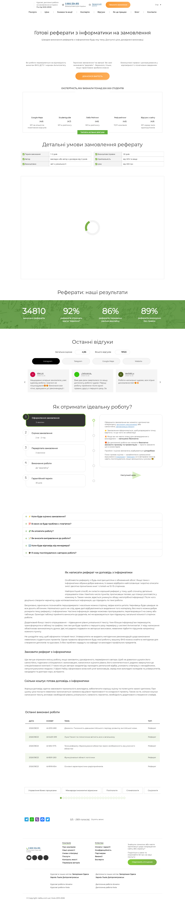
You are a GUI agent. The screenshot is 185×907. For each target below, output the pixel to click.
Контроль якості (69, 859)
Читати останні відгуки (92, 132)
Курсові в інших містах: (61, 874)
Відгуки (101, 12)
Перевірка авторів (71, 863)
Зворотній (97, 5)
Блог (137, 12)
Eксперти (99, 859)
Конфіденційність (103, 850)
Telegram (131, 457)
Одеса (86, 874)
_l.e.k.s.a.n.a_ (42, 373)
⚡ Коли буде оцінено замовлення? (47, 516)
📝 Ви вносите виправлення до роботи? (49, 538)
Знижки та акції (64, 12)
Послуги (33, 12)
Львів (59, 877)
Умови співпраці (70, 853)
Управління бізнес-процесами (42, 790)
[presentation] (25, 382)
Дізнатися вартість (92, 76)
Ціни (47, 12)
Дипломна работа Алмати (108, 884)
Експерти (85, 12)
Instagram (120, 457)
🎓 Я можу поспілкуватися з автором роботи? (52, 553)
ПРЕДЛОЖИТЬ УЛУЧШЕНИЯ (142, 862)
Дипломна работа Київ (106, 887)
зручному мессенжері (127, 424)
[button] (61, 798)
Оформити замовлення (118, 5)
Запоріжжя (77, 874)
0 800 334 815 (72, 3)
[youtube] (28, 857)
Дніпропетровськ (71, 877)
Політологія (111, 790)
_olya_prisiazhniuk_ (133, 373)
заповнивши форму (125, 426)
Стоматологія (132, 790)
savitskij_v (85, 373)
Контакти (151, 12)
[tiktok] (34, 857)
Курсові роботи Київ (60, 887)
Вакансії (98, 856)
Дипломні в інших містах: (107, 874)
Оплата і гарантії (102, 847)
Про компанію (69, 847)
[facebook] (40, 857)
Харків (53, 877)
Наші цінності (68, 850)
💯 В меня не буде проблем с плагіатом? (49, 524)
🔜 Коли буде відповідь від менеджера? (49, 545)
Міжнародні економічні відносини (81, 790)
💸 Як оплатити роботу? (41, 531)
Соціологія (153, 790)
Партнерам (100, 853)
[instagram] (45, 857)
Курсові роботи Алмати (61, 884)
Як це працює (120, 12)
